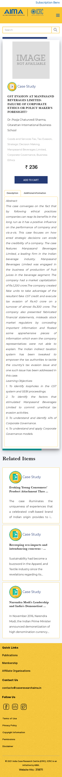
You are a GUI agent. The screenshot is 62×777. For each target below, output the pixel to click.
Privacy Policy (9, 726)
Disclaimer (7, 747)
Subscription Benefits (46, 2)
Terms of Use (9, 719)
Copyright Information (13, 733)
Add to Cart (31, 178)
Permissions (8, 740)
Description (12, 193)
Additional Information (35, 193)
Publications (10, 655)
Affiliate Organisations (16, 671)
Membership (10, 663)
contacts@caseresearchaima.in (21, 688)
